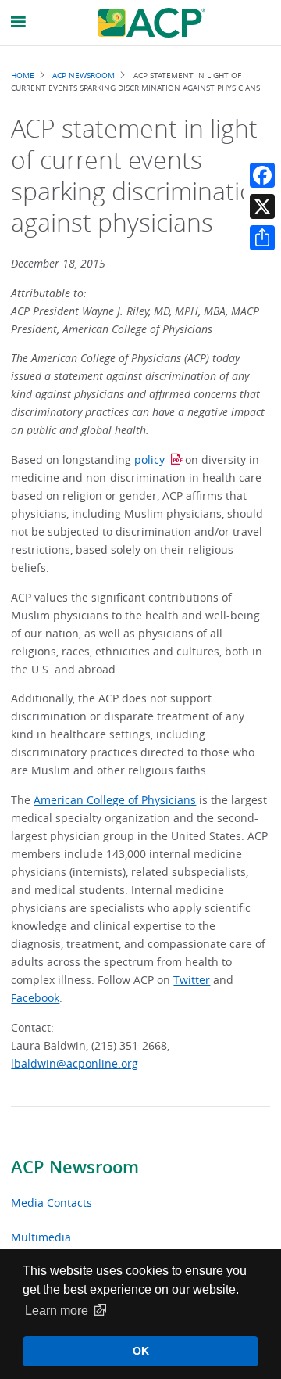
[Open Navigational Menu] (19, 22)
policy (149, 459)
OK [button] (141, 1351)
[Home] (151, 22)
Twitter (191, 979)
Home (22, 75)
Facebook (35, 997)
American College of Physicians (115, 799)
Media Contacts (51, 1202)
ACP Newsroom (75, 1167)
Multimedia (41, 1237)
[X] (262, 206)
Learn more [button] (56, 1310)
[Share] (262, 237)
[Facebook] (262, 175)
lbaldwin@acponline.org (74, 1063)
